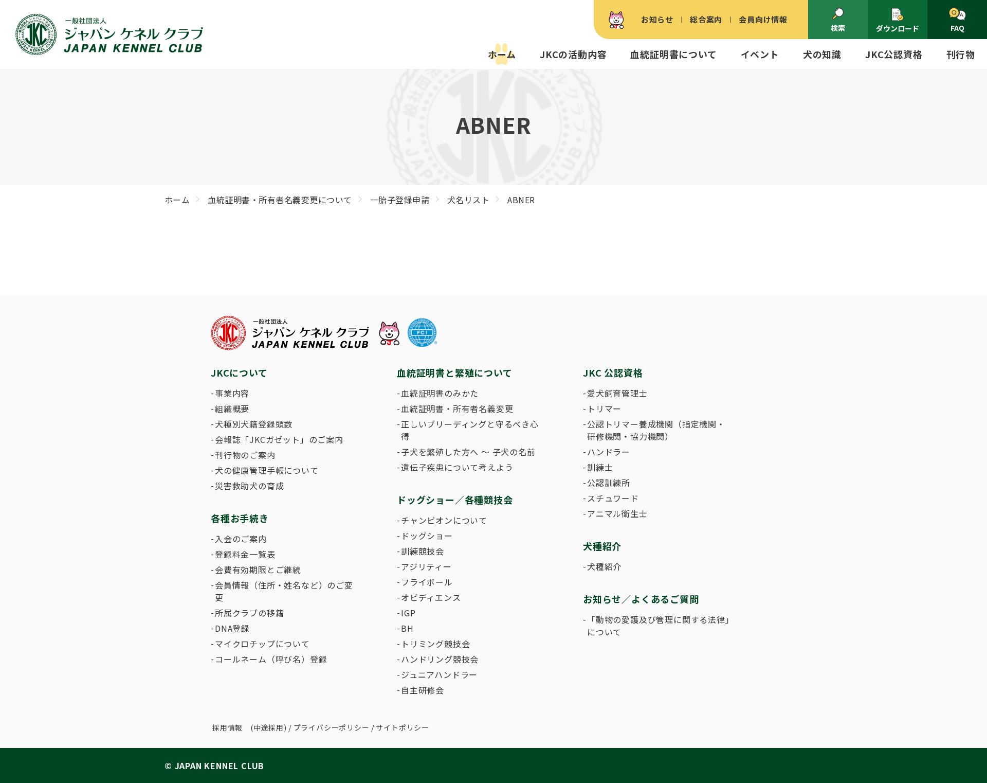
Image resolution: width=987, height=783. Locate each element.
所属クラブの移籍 (249, 613)
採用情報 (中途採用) (249, 727)
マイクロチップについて (262, 643)
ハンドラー (608, 452)
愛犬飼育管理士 (617, 393)
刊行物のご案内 (245, 455)
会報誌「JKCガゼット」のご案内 (279, 439)
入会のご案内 (241, 538)
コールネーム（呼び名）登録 (271, 659)
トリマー (604, 408)
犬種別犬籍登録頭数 (254, 424)
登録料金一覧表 (245, 554)
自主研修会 (422, 690)
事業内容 (232, 393)
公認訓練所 (608, 482)
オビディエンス (431, 597)
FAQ (957, 28)
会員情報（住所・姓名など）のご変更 (284, 591)
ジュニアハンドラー (439, 674)
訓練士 (600, 467)
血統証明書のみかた (440, 393)
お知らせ (657, 19)
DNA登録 (232, 628)
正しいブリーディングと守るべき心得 (470, 430)
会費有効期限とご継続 (258, 569)
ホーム (502, 54)
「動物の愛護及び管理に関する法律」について (658, 625)
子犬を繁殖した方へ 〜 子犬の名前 (468, 452)
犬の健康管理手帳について (267, 470)
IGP (408, 613)
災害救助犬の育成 (249, 485)
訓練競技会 (422, 551)
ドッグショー (427, 535)
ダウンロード (897, 28)
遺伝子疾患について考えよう (457, 467)
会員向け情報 (763, 19)
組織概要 (232, 408)
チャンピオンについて (444, 520)
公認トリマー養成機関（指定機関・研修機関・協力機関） (656, 430)
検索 (838, 28)
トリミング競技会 (435, 643)
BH (407, 628)
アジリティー (426, 566)
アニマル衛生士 (617, 513)
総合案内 (706, 19)
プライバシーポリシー (332, 727)
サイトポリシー (402, 727)
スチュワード (613, 498)
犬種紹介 (604, 566)
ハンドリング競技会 (440, 659)
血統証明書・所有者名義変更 (457, 408)
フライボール (427, 582)
